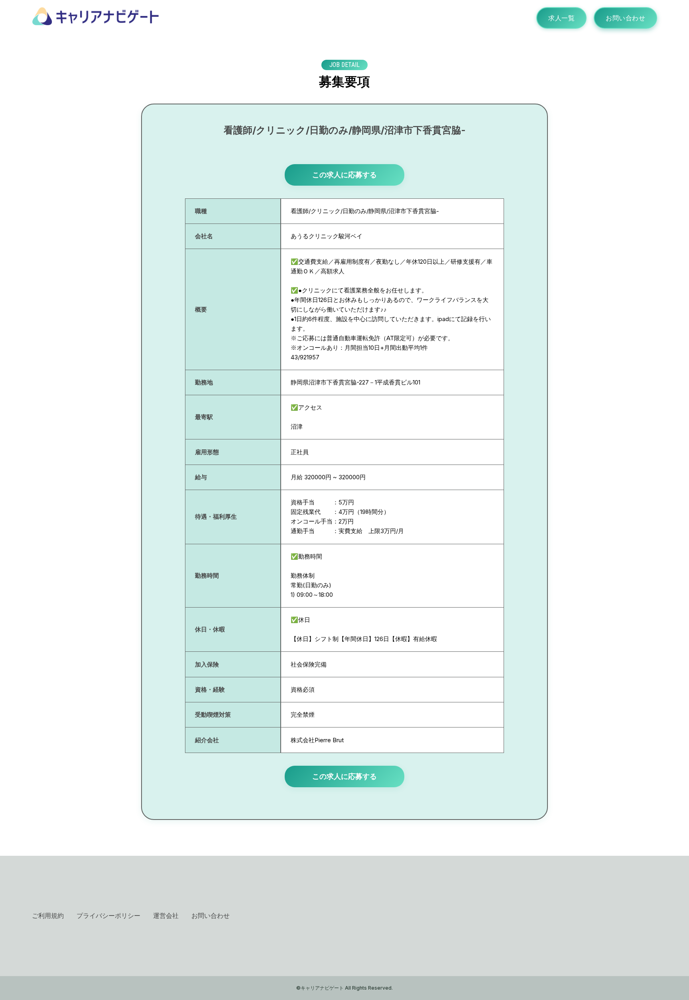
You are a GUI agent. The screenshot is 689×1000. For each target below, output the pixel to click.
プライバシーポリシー (108, 916)
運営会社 (166, 916)
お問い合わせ (625, 18)
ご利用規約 (48, 916)
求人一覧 (561, 18)
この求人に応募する (344, 175)
